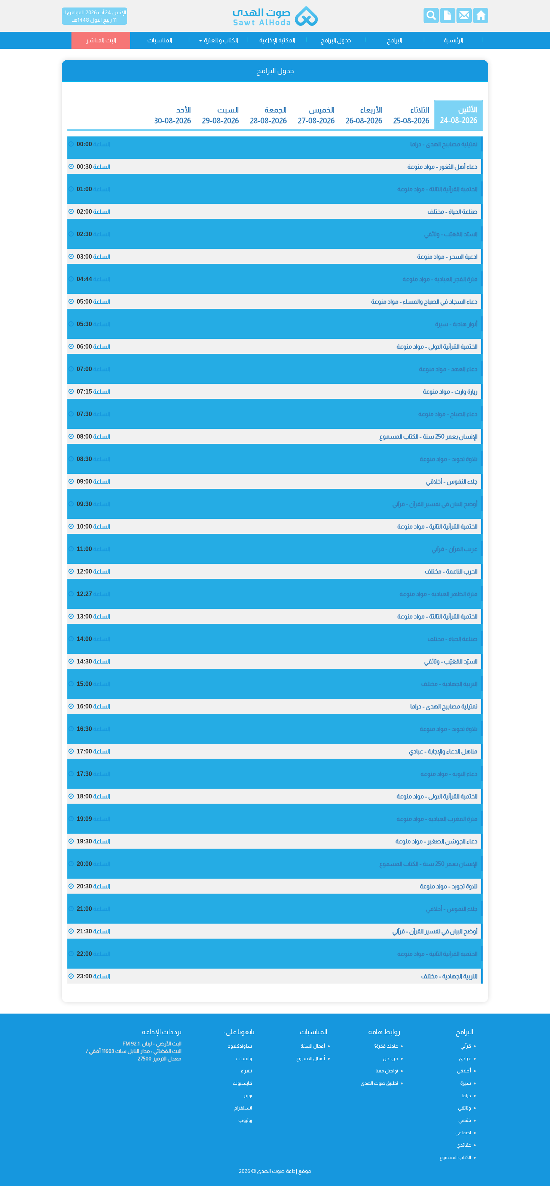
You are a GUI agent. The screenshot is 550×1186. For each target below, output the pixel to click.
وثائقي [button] (464, 1108)
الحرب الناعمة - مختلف (451, 571)
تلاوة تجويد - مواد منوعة (448, 459)
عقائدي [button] (463, 1145)
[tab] (458, 114)
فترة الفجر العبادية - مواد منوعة (440, 279)
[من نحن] (447, 18)
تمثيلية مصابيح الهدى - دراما (443, 144)
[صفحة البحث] (431, 16)
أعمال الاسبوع (310, 1058)
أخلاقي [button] (464, 1071)
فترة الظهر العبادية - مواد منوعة (438, 594)
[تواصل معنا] (464, 18)
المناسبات (159, 40)
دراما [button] (466, 1095)
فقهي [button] (464, 1120)
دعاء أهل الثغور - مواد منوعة (442, 166)
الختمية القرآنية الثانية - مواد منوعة (437, 526)
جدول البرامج (336, 40)
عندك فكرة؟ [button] (386, 1046)
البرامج (394, 40)
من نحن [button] (390, 1058)
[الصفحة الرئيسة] (480, 18)
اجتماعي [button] (463, 1132)
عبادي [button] (465, 1058)
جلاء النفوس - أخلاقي (451, 481)
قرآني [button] (466, 1046)
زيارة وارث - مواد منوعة (450, 391)
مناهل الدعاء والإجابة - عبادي (443, 751)
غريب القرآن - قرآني (454, 549)
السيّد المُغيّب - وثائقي (450, 234)
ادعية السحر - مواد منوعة (447, 256)
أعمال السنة (312, 1046)
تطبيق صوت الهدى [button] (379, 1083)
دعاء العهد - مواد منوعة (448, 369)
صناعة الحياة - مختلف (452, 211)
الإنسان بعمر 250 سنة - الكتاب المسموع (428, 436)
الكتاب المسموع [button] (455, 1157)
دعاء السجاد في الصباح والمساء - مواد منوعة (424, 301)
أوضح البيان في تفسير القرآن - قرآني (434, 504)
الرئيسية (453, 40)
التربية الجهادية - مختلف (449, 684)
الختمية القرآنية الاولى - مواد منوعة (437, 346)
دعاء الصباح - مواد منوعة (447, 414)
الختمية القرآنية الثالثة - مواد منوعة (437, 189)
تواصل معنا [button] (387, 1071)
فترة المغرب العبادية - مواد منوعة (437, 819)
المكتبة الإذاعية (277, 40)
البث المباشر (101, 40)
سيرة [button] (465, 1083)
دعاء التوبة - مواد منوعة (449, 774)
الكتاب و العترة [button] (220, 40)
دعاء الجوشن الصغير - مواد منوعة (436, 841)
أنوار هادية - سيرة (456, 324)
